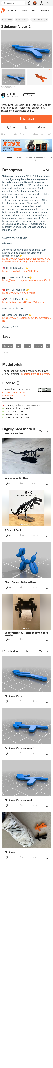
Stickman (10, 852)
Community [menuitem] (45, 10)
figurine (38, 346)
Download (28, 118)
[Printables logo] (3, 10)
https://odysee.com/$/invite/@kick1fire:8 (24, 302)
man (18, 346)
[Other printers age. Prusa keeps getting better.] (26, 145)
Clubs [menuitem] (33, 10)
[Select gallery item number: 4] (29, 472)
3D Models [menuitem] (13, 10)
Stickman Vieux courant (18, 800)
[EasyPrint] (29, 3)
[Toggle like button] (6, 483)
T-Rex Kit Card (13, 530)
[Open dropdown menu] (49, 26)
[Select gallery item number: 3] (26, 472)
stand (28, 346)
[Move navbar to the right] (50, 10)
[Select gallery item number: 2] (24, 472)
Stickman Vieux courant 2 (19, 748)
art (48, 346)
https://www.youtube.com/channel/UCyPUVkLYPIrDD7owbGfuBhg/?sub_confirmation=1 (26, 260)
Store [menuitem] (24, 10)
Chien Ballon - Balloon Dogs (20, 582)
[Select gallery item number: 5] (31, 472)
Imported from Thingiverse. (35, 373)
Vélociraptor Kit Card (16, 478)
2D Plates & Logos (40, 20)
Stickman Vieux (13, 696)
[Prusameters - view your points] (35, 3)
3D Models (8, 20)
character (7, 346)
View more (44, 431)
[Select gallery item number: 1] (21, 472)
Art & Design (23, 20)
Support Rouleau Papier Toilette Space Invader (26, 634)
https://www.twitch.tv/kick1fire (18, 292)
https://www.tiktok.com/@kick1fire (21, 270)
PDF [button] (48, 169)
